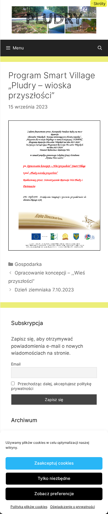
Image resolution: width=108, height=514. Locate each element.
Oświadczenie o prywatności (72, 507)
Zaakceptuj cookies (54, 463)
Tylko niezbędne (54, 478)
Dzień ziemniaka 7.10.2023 (44, 290)
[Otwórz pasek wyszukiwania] (100, 48)
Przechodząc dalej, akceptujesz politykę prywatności (51, 386)
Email (15, 364)
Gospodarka (28, 264)
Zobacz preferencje (54, 493)
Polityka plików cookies (29, 507)
